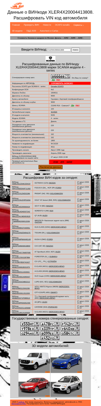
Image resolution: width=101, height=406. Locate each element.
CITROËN (52, 261)
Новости (47, 25)
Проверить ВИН (31, 25)
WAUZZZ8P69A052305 (21, 303)
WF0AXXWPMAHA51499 (21, 240)
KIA (51, 211)
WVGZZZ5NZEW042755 (21, 233)
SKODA (52, 183)
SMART (54, 292)
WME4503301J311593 (21, 293)
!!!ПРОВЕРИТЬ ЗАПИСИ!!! (62, 83)
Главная (16, 25)
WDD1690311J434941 (21, 272)
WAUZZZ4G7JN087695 (21, 253)
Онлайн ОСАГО (57, 86)
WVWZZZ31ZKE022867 (21, 194)
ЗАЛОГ (69, 162)
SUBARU (53, 257)
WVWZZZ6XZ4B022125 (21, 283)
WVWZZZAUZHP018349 (21, 201)
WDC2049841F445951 (21, 228)
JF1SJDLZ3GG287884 (21, 257)
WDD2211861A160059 (21, 313)
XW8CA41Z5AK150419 (21, 184)
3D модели (17, 31)
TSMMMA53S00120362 (21, 222)
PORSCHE (53, 307)
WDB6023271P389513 (21, 298)
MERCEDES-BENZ (58, 227)
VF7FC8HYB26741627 (21, 262)
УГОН (55, 162)
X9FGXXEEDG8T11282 (21, 189)
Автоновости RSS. (19, 404)
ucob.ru (21, 402)
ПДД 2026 (31, 31)
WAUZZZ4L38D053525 (21, 216)
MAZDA (50, 206)
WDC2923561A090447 (21, 277)
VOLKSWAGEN (56, 194)
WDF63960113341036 (21, 288)
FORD (58, 188)
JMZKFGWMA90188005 (21, 247)
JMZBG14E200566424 (21, 207)
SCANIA (54, 112)
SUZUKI (38, 222)
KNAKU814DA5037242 (21, 212)
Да (53, 80)
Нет (58, 80)
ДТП (62, 162)
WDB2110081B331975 (21, 267)
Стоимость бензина (26, 38)
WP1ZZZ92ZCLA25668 (21, 308)
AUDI (45, 216)
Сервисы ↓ (79, 25)
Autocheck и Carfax (49, 31)
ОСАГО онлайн (62, 25)
